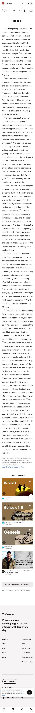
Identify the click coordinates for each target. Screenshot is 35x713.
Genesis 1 (4, 11)
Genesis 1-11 (10, 546)
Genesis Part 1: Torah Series (15, 522)
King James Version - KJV (15, 590)
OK (29, 692)
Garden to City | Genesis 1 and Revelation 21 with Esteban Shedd (18, 572)
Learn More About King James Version (13, 467)
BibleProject (8, 500)
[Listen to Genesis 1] (24, 11)
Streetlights (8, 574)
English (4, 590)
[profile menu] (29, 4)
